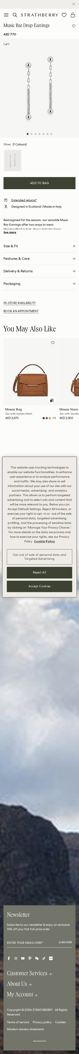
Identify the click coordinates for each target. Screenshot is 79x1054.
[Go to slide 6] (47, 134)
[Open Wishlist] (64, 15)
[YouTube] (23, 958)
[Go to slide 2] (32, 134)
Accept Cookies (39, 586)
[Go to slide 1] (28, 134)
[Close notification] (73, 4)
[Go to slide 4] (39, 134)
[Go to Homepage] (39, 14)
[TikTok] (44, 958)
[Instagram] (16, 958)
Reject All (39, 573)
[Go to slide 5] (43, 134)
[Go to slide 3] (35, 134)
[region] (39, 527)
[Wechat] (37, 958)
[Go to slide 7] (51, 134)
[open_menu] (6, 15)
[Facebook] (9, 958)
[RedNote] (51, 958)
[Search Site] (15, 15)
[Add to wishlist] (73, 26)
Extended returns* (24, 200)
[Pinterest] (30, 958)
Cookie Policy (44, 541)
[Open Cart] (72, 15)
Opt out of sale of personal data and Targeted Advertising (39, 557)
